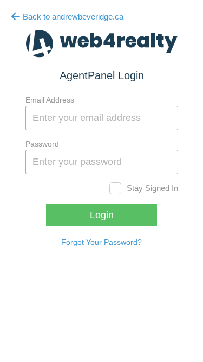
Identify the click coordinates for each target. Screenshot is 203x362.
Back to (72, 16)
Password (42, 143)
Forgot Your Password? (101, 242)
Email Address (49, 100)
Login (102, 214)
